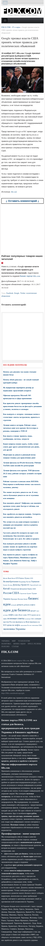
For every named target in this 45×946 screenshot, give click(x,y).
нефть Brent (18, 615)
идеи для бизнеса (16, 609)
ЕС (28, 584)
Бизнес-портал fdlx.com (20, 660)
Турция (34, 593)
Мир (14, 641)
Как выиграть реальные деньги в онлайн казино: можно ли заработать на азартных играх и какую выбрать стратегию (20, 546)
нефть (11, 614)
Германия (35, 581)
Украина (6, 598)
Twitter (22, 293)
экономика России (26, 625)
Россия (7, 593)
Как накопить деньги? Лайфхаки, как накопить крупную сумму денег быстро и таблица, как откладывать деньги (22, 506)
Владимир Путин (25, 581)
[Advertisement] (22, 229)
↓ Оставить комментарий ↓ (22, 201)
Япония (20, 599)
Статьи (15, 646)
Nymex (27, 578)
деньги (20, 604)
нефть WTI (27, 615)
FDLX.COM (9, 652)
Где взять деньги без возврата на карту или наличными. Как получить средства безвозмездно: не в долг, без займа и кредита (21, 535)
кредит (33, 610)
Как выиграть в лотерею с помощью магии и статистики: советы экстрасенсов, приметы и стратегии (21, 417)
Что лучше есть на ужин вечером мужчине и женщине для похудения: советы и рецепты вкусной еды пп (21, 524)
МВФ (34, 589)
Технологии (24, 641)
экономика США (37, 625)
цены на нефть (13, 625)
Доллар (10, 585)
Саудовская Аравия (25, 593)
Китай (6, 588)
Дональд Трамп (20, 584)
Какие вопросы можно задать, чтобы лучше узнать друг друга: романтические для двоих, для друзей (21, 447)
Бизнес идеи (19, 643)
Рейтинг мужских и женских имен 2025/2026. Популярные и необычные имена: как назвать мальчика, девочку (21, 484)
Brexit (13, 578)
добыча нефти (29, 604)
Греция (5, 585)
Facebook (9, 293)
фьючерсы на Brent (23, 622)
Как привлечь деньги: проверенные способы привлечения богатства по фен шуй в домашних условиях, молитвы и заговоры (22, 406)
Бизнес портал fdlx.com (30, 276)
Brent (9, 578)
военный (13, 605)
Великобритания (10, 581)
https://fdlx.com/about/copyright (12, 693)
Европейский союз (35, 585)
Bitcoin (5, 578)
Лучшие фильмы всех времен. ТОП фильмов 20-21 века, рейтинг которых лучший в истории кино (22, 473)
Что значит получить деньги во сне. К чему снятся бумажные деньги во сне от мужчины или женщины (21, 495)
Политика (6, 643)
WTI (31, 578)
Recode (14, 191)
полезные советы (15, 618)
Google (16, 293)
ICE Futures (20, 578)
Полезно (5, 646)
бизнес (26, 599)
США (15, 593)
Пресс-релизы (34, 643)
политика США (29, 619)
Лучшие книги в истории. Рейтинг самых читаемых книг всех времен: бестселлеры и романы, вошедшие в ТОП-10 (20, 428)
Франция (14, 599)
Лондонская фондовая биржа (21, 589)
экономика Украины (14, 629)
